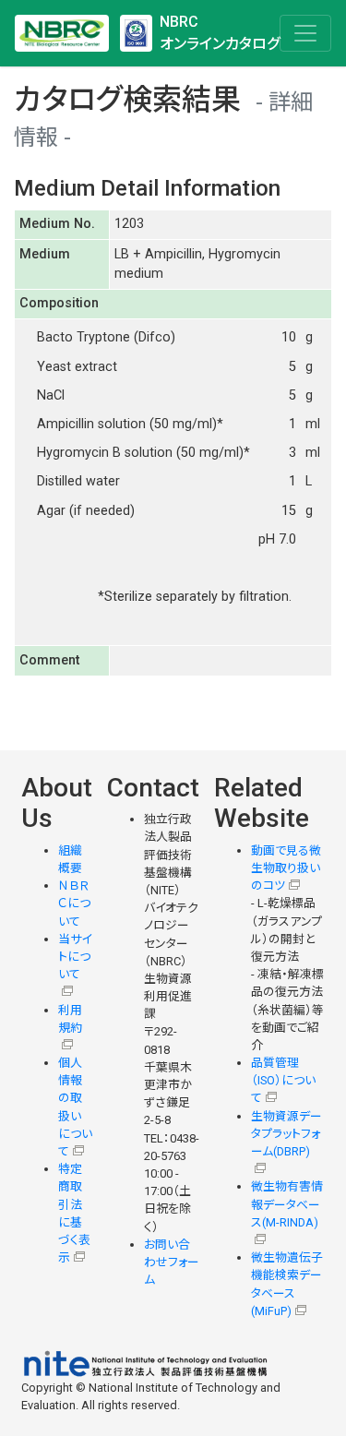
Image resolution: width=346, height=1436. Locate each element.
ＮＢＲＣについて (74, 903)
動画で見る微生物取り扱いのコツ (286, 868)
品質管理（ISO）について (283, 1080)
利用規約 (70, 1019)
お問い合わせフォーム (171, 1262)
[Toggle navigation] (305, 33)
